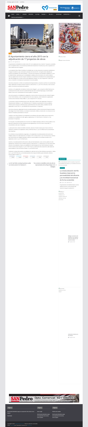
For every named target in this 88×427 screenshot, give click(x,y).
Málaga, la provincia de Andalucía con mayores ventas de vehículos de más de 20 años (73, 238)
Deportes (31, 14)
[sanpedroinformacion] (8, 15)
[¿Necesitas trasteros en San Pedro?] (63, 336)
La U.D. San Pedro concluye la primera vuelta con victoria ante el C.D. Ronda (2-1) (20, 164)
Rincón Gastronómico (17, 17)
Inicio (12, 14)
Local (17, 14)
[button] (20, 14)
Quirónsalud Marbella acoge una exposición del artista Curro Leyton (43, 416)
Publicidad (9, 415)
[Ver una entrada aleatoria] (79, 15)
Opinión (25, 14)
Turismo (43, 14)
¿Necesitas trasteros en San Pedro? (73, 335)
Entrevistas (66, 14)
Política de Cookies (56, 411)
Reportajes (59, 14)
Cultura (37, 14)
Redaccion (18, 61)
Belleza (51, 14)
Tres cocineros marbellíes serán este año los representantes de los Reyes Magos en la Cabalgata (44, 165)
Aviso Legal (39, 411)
